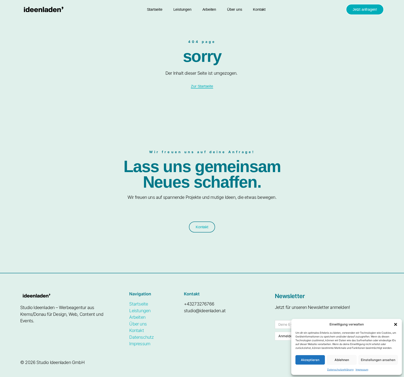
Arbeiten (209, 9)
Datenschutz (141, 337)
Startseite (154, 9)
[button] (395, 324)
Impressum (362, 369)
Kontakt (259, 9)
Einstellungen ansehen (378, 360)
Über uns (234, 9)
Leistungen (182, 9)
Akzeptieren (310, 360)
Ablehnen (342, 360)
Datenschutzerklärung (340, 369)
